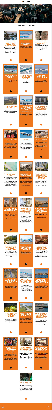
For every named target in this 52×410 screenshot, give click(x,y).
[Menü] (50, 2)
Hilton (10, 250)
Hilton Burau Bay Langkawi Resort (9, 251)
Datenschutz (3, 405)
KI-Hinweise (3, 407)
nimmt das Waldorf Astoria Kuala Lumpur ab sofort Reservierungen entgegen (11, 214)
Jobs (2, 404)
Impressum (3, 406)
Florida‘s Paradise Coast (23, 321)
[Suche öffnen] (48, 1)
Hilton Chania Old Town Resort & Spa (41, 354)
